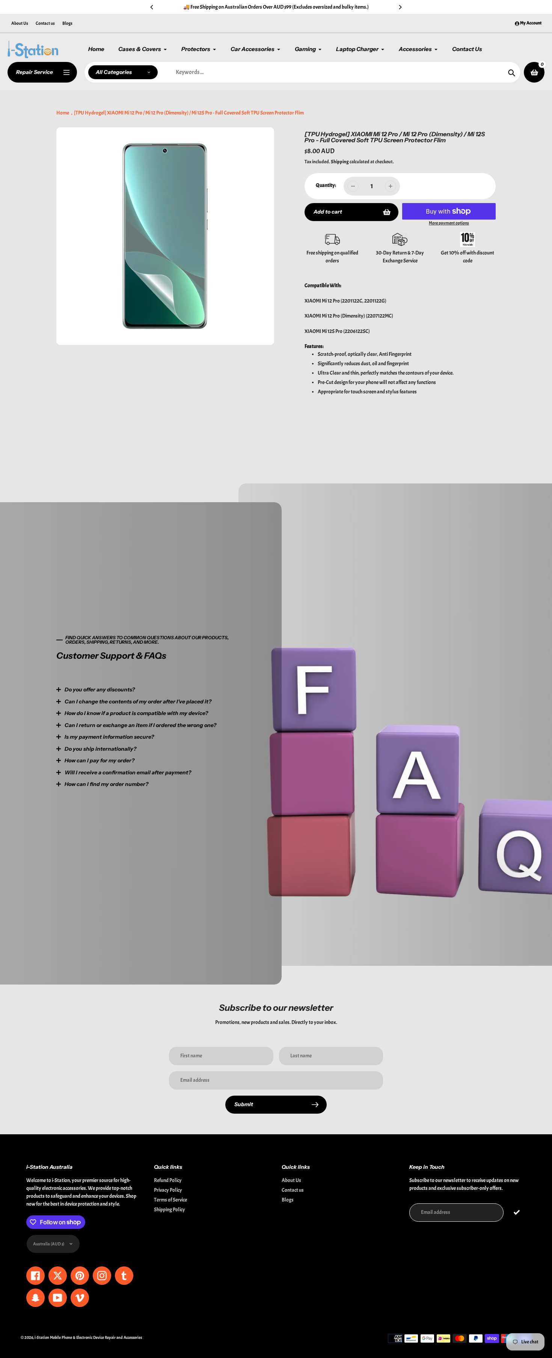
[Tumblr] (221, 746)
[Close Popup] (398, 600)
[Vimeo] (244, 746)
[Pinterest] (199, 746)
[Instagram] (210, 746)
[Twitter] (176, 746)
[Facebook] (188, 746)
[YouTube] (233, 746)
